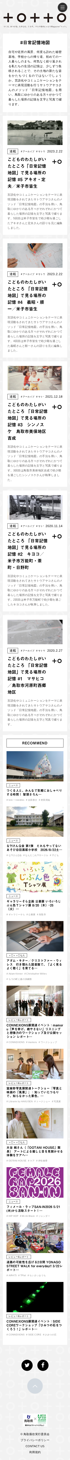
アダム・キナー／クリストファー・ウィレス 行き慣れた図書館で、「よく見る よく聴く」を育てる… (34, 964)
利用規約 (35, 1452)
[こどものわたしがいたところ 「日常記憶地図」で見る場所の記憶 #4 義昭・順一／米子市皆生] (35, 265)
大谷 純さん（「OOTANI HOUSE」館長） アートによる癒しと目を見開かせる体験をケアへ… (35, 1151)
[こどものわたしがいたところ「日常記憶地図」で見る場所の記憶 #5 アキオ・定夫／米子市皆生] (35, 142)
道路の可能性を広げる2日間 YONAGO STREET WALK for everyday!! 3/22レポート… (35, 1266)
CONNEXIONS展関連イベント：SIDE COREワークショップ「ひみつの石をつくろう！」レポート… (34, 1325)
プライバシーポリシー (35, 1440)
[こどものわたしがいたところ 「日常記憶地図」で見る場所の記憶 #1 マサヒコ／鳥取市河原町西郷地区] (35, 641)
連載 (13, 151)
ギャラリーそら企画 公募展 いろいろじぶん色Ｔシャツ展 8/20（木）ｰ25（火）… (34, 905)
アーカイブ (28, 151)
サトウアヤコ (44, 151)
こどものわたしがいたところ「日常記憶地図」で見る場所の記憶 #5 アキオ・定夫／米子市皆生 (26, 172)
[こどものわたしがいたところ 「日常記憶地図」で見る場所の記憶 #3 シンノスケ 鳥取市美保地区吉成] (35, 387)
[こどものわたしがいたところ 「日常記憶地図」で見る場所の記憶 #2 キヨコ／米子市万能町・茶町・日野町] (35, 517)
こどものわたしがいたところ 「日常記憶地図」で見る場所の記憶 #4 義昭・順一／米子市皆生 (27, 295)
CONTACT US (35, 1446)
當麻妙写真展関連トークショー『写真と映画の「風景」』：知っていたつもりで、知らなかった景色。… (34, 1092)
